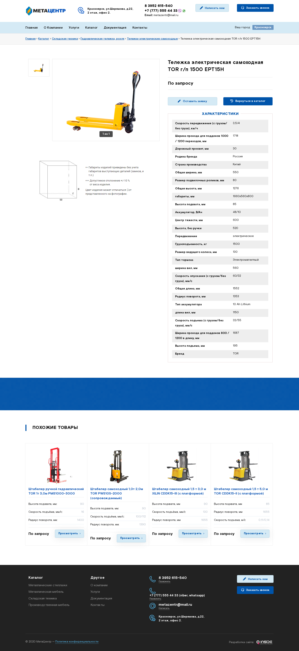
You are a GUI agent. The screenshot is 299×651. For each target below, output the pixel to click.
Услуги (74, 28)
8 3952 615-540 (159, 6)
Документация (115, 28)
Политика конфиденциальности (76, 641)
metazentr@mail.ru (161, 15)
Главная (31, 28)
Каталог (91, 28)
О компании (99, 585)
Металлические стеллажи (47, 585)
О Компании (53, 28)
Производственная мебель (49, 605)
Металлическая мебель (46, 592)
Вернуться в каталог (250, 101)
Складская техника (42, 598)
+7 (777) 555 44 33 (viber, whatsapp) (177, 595)
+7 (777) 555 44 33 (161, 11)
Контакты (139, 28)
